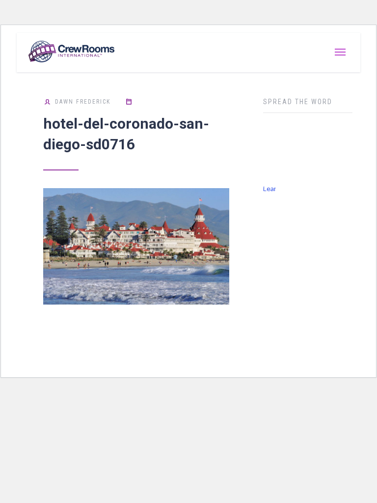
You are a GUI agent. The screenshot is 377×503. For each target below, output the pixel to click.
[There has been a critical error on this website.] (269, 151)
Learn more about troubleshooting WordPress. (269, 190)
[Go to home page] (63, 52)
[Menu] (340, 52)
